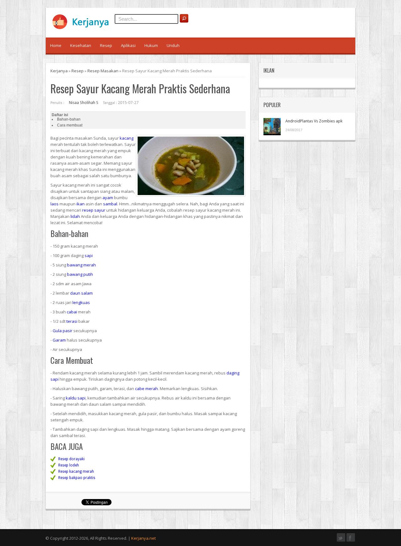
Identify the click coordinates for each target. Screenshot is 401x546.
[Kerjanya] (83, 28)
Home (55, 45)
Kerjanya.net (143, 538)
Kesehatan (80, 45)
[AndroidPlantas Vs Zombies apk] (272, 126)
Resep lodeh (68, 465)
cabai (72, 312)
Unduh (173, 45)
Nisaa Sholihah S (83, 102)
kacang (126, 138)
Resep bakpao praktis (76, 478)
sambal (110, 204)
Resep (106, 45)
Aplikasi (128, 45)
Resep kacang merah (76, 471)
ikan (80, 204)
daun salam (81, 293)
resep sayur (93, 210)
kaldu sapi (76, 398)
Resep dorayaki (71, 459)
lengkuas (81, 302)
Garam (59, 340)
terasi (71, 321)
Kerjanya (59, 71)
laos (54, 204)
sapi (89, 255)
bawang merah (81, 265)
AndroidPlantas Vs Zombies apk (313, 121)
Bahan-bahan (69, 119)
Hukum (151, 45)
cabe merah (146, 388)
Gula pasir (62, 330)
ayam (107, 197)
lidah (75, 216)
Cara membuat (69, 125)
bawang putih (80, 274)
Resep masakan (102, 71)
